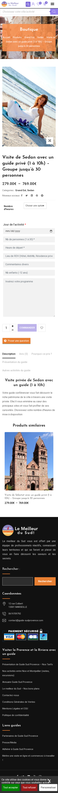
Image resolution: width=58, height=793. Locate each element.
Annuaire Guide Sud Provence (17, 682)
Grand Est (20, 190)
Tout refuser (29, 787)
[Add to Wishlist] (42, 328)
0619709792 (15, 613)
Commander (27, 327)
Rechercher (45, 581)
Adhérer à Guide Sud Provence (17, 749)
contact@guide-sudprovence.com (26, 620)
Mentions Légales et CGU (15, 708)
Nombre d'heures (8, 208)
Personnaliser (48, 787)
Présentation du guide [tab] (14, 362)
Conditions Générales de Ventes (18, 702)
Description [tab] (8, 353)
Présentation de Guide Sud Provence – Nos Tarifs (27, 664)
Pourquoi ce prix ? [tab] (42, 353)
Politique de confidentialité (15, 715)
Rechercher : (11, 569)
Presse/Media (9, 742)
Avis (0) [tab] (23, 353)
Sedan (30, 190)
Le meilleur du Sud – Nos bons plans (20, 688)
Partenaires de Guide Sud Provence (20, 735)
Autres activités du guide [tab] (16, 370)
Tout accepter (10, 787)
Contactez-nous (10, 695)
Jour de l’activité (14, 224)
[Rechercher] (54, 11)
